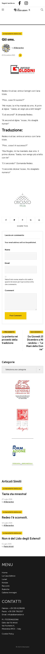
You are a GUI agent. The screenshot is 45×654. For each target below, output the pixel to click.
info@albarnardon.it (16, 614)
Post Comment (16, 316)
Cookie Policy (8, 634)
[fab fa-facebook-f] (18, 3)
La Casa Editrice (8, 576)
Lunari (4, 579)
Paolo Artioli (9, 546)
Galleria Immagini (9, 592)
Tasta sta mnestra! (14, 494)
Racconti (5, 586)
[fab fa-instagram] (25, 3)
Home (4, 572)
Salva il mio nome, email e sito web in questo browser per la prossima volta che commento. (19, 282)
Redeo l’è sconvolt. (15, 517)
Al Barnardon (19, 48)
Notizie (5, 582)
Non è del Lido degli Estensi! (21, 538)
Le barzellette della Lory (12, 34)
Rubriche (5, 589)
